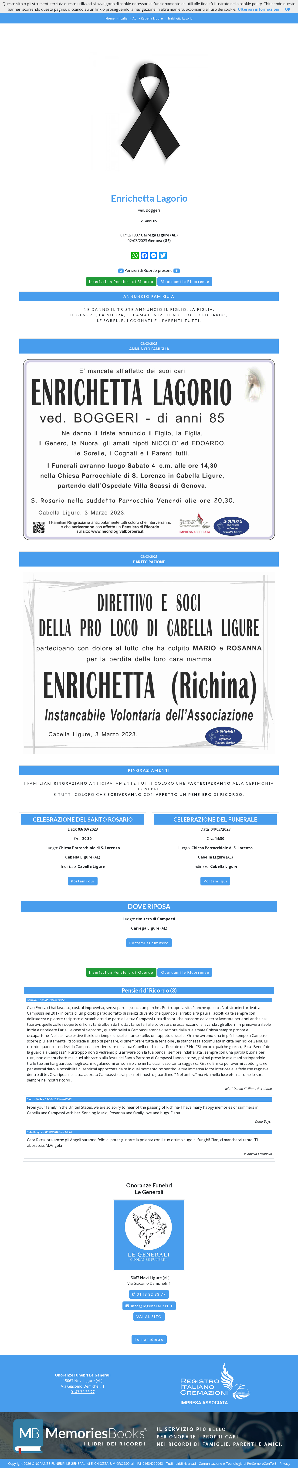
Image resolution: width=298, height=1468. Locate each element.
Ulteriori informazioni (258, 9)
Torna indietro (149, 1339)
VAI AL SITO (149, 1316)
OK (287, 9)
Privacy (284, 1463)
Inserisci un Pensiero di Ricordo (121, 281)
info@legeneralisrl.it (152, 1306)
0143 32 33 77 (150, 1294)
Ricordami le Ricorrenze (184, 281)
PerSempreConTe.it (261, 1463)
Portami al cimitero (149, 942)
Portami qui (83, 881)
